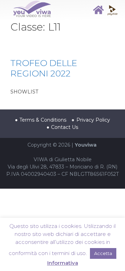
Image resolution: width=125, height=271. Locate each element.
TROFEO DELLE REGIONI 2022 (43, 68)
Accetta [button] (103, 253)
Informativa (62, 263)
